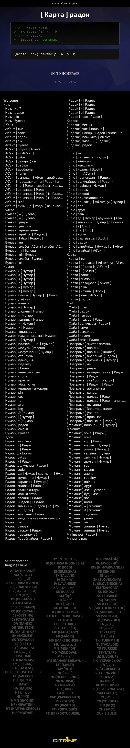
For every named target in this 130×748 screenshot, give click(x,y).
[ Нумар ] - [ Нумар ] (19, 315)
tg (101, 632)
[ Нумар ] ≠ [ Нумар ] (19, 291)
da (15, 623)
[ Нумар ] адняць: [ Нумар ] (24, 319)
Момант (73, 429)
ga (14, 668)
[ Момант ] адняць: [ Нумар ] (89, 530)
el (12, 631)
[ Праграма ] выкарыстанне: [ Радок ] (96, 372)
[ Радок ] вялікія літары (21, 490)
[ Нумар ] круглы (16, 380)
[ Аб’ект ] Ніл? (13, 202)
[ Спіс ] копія (76, 234)
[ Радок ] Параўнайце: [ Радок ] (27, 538)
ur (102, 664)
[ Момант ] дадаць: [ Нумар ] (89, 526)
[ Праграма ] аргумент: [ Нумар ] (92, 360)
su (96, 612)
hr (13, 704)
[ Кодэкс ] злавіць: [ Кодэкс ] (89, 141)
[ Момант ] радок (80, 518)
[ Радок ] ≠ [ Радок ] (18, 449)
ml (56, 644)
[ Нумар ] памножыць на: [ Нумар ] (30, 335)
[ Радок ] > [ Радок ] (82, 108)
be (10, 587)
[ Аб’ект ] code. (14, 133)
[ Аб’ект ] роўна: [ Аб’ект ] (22, 149)
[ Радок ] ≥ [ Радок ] (82, 112)
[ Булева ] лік (13, 262)
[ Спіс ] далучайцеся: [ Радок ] (90, 181)
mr (60, 656)
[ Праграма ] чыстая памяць (89, 344)
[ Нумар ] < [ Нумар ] (19, 279)
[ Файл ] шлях (77, 307)
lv (56, 628)
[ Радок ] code (14, 469)
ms (49, 660)
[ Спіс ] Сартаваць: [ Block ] (87, 238)
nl (52, 677)
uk (95, 660)
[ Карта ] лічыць (79, 287)
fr (13, 660)
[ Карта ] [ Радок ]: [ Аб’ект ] (88, 266)
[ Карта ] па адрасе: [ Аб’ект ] (89, 283)
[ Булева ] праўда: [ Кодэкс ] (25, 234)
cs (15, 615)
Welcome (10, 100)
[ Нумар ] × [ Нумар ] (19, 323)
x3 (102, 677)
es (14, 639)
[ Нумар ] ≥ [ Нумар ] (19, 275)
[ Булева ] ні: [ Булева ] (20, 254)
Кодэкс (72, 120)
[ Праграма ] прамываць (86, 417)
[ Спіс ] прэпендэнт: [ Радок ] (89, 177)
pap (53, 697)
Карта (71, 254)
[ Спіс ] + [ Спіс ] (78, 226)
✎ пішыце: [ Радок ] (82, 534)
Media (73, 3)
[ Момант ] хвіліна (81, 481)
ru (98, 563)
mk (51, 640)
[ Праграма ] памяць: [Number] (91, 352)
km (61, 596)
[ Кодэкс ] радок (79, 145)
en (14, 635)
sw (97, 620)
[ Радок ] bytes (14, 457)
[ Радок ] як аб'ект (17, 441)
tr (99, 648)
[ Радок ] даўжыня (17, 453)
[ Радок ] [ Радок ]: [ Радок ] (24, 502)
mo (54, 652)
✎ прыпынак (77, 538)
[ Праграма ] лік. (79, 364)
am (16, 575)
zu (99, 713)
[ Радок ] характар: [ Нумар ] (25, 481)
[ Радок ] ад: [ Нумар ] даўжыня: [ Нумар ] (35, 473)
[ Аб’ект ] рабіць (15, 165)
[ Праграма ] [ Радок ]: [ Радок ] (91, 384)
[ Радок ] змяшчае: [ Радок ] (25, 514)
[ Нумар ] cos (13, 396)
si (101, 575)
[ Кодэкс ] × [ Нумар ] (19, 327)
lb (49, 616)
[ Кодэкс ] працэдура (19, 331)
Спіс (70, 149)
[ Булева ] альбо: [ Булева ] (24, 258)
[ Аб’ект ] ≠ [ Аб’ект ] (18, 153)
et (17, 644)
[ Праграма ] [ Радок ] (83, 376)
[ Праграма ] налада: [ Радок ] (90, 396)
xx (92, 689)
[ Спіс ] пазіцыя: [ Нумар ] (86, 185)
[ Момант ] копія (80, 502)
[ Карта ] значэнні (81, 279)
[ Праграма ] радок (82, 368)
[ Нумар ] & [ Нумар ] (19, 413)
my (60, 669)
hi (18, 696)
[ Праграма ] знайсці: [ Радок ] (90, 380)
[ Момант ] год (78, 465)
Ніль (6, 104)
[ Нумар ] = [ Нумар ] (19, 287)
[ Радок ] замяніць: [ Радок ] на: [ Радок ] (34, 506)
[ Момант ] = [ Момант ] (85, 506)
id (47, 563)
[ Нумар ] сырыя (16, 429)
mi (58, 636)
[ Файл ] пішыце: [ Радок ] (86, 319)
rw (93, 567)
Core (64, 3)
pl (58, 701)
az (8, 583)
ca (15, 603)
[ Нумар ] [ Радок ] (17, 368)
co (13, 611)
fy (15, 664)
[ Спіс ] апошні (78, 193)
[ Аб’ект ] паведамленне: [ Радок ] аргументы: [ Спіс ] (44, 181)
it (56, 575)
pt (54, 709)
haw (23, 684)
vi (97, 673)
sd (100, 571)
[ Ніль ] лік (11, 116)
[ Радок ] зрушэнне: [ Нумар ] (26, 477)
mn (56, 648)
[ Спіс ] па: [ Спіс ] (80, 230)
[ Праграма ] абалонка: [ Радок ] (92, 356)
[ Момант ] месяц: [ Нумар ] (88, 445)
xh (98, 685)
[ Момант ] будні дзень (84, 494)
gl (15, 676)
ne (60, 673)
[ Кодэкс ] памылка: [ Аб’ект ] (89, 137)
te (101, 628)
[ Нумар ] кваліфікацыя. (22, 372)
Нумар (8, 266)
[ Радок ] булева (15, 526)
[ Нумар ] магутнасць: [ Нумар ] (28, 352)
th (103, 636)
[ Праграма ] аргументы (86, 388)
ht (8, 708)
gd (7, 672)
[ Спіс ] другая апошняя (85, 198)
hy (55, 559)
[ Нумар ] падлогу (17, 364)
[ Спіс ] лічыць (77, 214)
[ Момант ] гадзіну (81, 477)
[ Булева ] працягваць (20, 230)
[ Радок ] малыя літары (21, 494)
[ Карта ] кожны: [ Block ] (86, 291)
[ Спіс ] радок (77, 242)
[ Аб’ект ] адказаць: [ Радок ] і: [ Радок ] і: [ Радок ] (41, 198)
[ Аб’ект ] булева (16, 145)
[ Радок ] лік (12, 522)
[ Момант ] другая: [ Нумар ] (89, 461)
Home (55, 3)
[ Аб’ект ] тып (13, 129)
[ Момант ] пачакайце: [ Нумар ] (92, 425)
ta (102, 624)
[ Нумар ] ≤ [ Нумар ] (19, 283)
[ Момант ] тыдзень (82, 514)
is (55, 571)
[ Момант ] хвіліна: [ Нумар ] (89, 457)
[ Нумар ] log (13, 408)
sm (98, 587)
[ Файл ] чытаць (79, 315)
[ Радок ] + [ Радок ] (18, 461)
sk (95, 579)
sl (94, 583)
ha (15, 688)
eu (14, 648)
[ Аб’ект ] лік (12, 141)
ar (16, 579)
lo (60, 620)
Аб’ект (8, 125)
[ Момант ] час (78, 498)
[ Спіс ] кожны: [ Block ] (84, 169)
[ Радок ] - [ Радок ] (18, 510)
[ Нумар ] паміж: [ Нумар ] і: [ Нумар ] (32, 295)
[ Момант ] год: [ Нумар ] (86, 441)
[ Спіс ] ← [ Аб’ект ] (81, 173)
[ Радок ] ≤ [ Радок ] (82, 104)
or (59, 689)
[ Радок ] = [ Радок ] (18, 445)
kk (58, 591)
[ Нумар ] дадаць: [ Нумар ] (24, 311)
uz (96, 669)
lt (56, 624)
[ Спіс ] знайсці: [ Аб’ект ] (86, 250)
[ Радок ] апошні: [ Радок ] (23, 498)
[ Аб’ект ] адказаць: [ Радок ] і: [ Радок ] (33, 193)
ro (98, 559)
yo (99, 701)
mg (54, 632)
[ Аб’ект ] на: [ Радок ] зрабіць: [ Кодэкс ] (34, 185)
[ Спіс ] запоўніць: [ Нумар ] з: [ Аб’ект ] (97, 246)
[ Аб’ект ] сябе (14, 157)
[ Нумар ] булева (16, 433)
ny (57, 685)
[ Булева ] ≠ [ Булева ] (20, 218)
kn (60, 600)
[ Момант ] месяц (80, 469)
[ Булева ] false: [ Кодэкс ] (23, 238)
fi (15, 656)
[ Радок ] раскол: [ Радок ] (23, 530)
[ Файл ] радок (78, 311)
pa (59, 693)
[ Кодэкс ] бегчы (79, 125)
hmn (15, 700)
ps (57, 705)
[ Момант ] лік (78, 522)
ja (58, 579)
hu (14, 712)
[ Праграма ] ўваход (82, 413)
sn (100, 591)
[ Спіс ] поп (75, 206)
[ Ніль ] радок (13, 112)
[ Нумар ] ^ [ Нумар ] (19, 421)
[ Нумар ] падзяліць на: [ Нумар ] (28, 344)
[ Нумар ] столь (15, 376)
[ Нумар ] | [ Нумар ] (18, 417)
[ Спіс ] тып (75, 153)
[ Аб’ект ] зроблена (18, 169)
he (17, 692)
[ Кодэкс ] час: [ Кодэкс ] (85, 129)
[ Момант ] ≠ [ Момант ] (85, 510)
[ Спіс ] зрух (76, 210)
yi (102, 697)
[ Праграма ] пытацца (84, 404)
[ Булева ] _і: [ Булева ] (20, 250)
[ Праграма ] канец (82, 392)
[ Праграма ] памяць (83, 348)
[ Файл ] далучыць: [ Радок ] (88, 323)
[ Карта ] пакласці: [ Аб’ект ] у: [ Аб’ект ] (97, 262)
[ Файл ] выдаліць (80, 331)
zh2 (102, 709)
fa (16, 652)
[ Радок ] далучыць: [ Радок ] (25, 465)
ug (99, 656)
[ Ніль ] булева (14, 120)
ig (59, 567)
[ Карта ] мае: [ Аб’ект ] (84, 295)
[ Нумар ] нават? (16, 303)
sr (99, 604)
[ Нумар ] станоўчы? (19, 356)
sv (98, 616)
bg (11, 591)
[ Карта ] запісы (79, 275)
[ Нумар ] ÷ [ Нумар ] (19, 339)
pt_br (51, 713)
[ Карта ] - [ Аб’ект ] (81, 271)
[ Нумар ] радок (15, 425)
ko (58, 604)
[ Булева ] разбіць (17, 226)
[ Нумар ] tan (13, 400)
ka (55, 587)
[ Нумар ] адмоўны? (19, 360)
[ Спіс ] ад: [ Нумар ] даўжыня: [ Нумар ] (97, 218)
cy (13, 619)
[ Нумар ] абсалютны (19, 384)
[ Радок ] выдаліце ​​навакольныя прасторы (36, 518)
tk (97, 640)
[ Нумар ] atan (14, 404)
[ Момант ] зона (79, 437)
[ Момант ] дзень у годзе (86, 490)
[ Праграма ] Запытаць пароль (90, 408)
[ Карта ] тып (77, 258)
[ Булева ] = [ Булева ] (20, 214)
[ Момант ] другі (79, 486)
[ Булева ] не (13, 242)
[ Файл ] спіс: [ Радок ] (84, 339)
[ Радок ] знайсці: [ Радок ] (24, 486)
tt (101, 652)
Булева (9, 210)
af (12, 571)
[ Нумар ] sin (13, 392)
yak (100, 693)
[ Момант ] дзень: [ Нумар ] (88, 449)
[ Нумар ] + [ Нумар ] (19, 307)
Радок (8, 437)
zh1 (102, 705)
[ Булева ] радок (16, 222)
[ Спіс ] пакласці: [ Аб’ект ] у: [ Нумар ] (96, 202)
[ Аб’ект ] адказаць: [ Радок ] (25, 189)
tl (98, 644)
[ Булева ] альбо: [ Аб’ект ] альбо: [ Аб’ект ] (35, 246)
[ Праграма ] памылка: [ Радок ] (91, 421)
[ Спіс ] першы (78, 189)
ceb (13, 607)
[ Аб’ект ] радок (15, 137)
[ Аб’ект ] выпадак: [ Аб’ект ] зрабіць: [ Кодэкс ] (39, 177)
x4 (102, 681)
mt (58, 664)
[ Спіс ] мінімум (79, 161)
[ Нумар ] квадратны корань (25, 388)
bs (13, 599)
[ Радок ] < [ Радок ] (82, 100)
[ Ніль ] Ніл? (12, 108)
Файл (71, 303)
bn (18, 595)
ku (56, 608)
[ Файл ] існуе (77, 327)
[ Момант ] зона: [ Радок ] (86, 433)
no (58, 681)
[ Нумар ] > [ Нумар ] (19, 271)
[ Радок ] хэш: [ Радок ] (84, 116)
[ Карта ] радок (78, 299)
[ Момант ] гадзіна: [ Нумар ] (89, 453)
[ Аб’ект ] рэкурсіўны (19, 161)
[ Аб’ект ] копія (14, 173)
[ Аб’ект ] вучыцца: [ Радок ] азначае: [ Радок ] (39, 206)
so (99, 596)
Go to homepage (65, 73)
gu (15, 680)
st (91, 608)
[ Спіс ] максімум (80, 165)
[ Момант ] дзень (80, 473)
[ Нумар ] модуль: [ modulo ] (25, 348)
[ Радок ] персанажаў (20, 534)
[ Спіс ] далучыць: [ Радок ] (87, 157)
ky (54, 612)
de (14, 627)
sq (101, 600)
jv (55, 583)
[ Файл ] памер (78, 335)
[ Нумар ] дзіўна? (16, 299)
